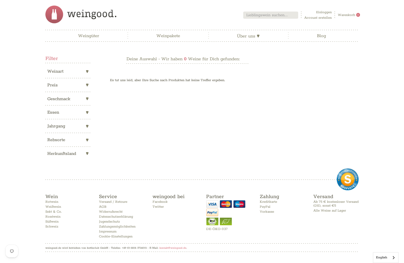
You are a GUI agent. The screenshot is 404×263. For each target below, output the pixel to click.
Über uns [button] (248, 36)
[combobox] (270, 15)
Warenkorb (348, 15)
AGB (102, 207)
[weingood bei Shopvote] (348, 179)
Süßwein (52, 222)
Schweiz (51, 226)
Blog (321, 36)
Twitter (158, 207)
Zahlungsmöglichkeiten (117, 226)
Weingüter (88, 36)
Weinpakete (168, 36)
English (381, 257)
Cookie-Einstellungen (115, 236)
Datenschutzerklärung (116, 217)
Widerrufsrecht (111, 212)
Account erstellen (318, 18)
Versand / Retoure (113, 202)
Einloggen (324, 12)
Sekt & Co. (53, 212)
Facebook (160, 202)
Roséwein (52, 217)
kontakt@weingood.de (172, 248)
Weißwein (53, 207)
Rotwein (51, 202)
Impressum (108, 231)
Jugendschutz (109, 222)
